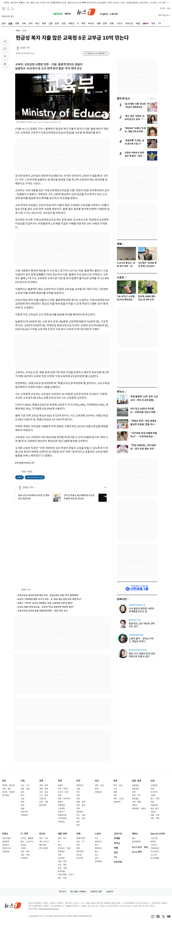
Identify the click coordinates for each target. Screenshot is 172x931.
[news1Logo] (13, 905)
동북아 (60, 785)
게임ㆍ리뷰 (25, 855)
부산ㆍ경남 (80, 818)
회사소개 (62, 891)
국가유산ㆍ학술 (64, 848)
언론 (59, 855)
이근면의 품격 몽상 (136, 635)
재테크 (134, 805)
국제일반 (61, 821)
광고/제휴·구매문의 (78, 891)
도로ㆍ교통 (62, 868)
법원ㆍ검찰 (25, 789)
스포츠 (120, 277)
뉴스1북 (153, 855)
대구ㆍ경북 (80, 815)
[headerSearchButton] (12, 9)
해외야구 (98, 841)
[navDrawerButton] (4, 9)
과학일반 (24, 858)
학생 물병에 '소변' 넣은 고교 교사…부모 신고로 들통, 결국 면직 (144, 400)
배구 (96, 851)
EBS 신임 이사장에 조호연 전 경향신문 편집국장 (33, 497)
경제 (41, 780)
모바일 (23, 845)
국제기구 (61, 812)
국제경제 (61, 805)
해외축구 (98, 848)
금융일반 (135, 785)
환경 (22, 802)
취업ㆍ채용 (154, 818)
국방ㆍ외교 (99, 785)
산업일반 (153, 785)
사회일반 (24, 815)
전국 (78, 780)
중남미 (60, 802)
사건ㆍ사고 (25, 785)
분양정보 (5, 845)
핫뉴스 (120, 391)
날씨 (22, 805)
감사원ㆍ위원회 (8, 792)
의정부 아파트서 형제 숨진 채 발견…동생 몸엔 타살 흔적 (135, 156)
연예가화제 (80, 838)
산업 (152, 780)
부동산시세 (6, 848)
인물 (22, 808)
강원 (78, 798)
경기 (78, 792)
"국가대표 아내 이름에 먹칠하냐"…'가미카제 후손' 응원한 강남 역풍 (143, 437)
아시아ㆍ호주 (63, 792)
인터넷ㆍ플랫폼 (27, 838)
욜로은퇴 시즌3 (135, 620)
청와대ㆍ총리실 (8, 785)
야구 (96, 838)
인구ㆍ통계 (43, 795)
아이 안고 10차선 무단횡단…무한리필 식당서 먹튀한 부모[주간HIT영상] (143, 412)
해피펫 (67, 13)
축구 (96, 845)
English (104, 14)
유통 (152, 802)
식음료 (153, 812)
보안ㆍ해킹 (25, 851)
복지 (22, 795)
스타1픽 (153, 845)
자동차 (153, 795)
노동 (22, 798)
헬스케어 (42, 845)
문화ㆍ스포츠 (118, 798)
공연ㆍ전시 (62, 838)
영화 (78, 845)
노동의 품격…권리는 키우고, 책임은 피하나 (141, 640)
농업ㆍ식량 (43, 802)
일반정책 (5, 841)
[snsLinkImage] (152, 916)
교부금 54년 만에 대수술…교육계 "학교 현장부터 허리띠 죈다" (45, 607)
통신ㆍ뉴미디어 (27, 841)
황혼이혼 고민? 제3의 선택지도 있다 (141, 625)
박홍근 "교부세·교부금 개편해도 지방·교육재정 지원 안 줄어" (45, 603)
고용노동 (42, 798)
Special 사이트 (157, 833)
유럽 (59, 795)
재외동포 (98, 792)
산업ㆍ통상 (43, 792)
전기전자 (153, 792)
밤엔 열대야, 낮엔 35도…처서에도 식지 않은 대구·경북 (134, 2)
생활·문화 (62, 833)
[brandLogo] (86, 11)
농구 (96, 855)
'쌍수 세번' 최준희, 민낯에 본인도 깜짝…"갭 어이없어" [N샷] (135, 119)
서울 (78, 789)
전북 (78, 808)
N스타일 (79, 858)
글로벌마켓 (136, 841)
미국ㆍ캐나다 (63, 789)
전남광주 (79, 812)
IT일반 (23, 848)
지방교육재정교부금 (34, 477)
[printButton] (5, 63)
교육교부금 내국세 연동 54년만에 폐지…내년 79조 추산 (42, 610)
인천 (78, 795)
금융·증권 (136, 780)
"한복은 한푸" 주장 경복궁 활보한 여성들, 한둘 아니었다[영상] (143, 424)
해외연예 (79, 851)
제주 (78, 825)
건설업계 (5, 851)
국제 (60, 780)
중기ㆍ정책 (154, 798)
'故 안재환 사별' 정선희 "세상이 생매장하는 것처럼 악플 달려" (135, 107)
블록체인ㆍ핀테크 (139, 808)
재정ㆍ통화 (43, 789)
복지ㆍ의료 (43, 838)
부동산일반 (6, 838)
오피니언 (122, 599)
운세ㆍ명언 (62, 864)
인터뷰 (79, 855)
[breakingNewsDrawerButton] (8, 9)
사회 (17, 30)
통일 (96, 789)
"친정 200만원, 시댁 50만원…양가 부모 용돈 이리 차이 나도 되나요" (143, 449)
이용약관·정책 (96, 891)
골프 (96, 858)
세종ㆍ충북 (80, 802)
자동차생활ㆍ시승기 (66, 874)
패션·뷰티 (154, 808)
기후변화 (61, 808)
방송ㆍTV (80, 841)
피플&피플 (62, 815)
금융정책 (135, 789)
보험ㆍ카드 (136, 795)
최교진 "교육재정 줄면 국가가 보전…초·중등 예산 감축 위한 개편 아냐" (49, 599)
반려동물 (61, 871)
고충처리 (109, 891)
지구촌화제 (62, 818)
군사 (115, 789)
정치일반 (5, 795)
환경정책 (42, 805)
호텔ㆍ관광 (154, 815)
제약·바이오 (44, 841)
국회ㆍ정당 (6, 789)
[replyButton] (5, 48)
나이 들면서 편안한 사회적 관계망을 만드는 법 (141, 610)
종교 (59, 845)
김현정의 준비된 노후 (137, 605)
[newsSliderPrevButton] (148, 98)
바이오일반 (43, 848)
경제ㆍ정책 (43, 785)
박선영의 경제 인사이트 (138, 650)
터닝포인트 (154, 851)
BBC (134, 838)
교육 (22, 792)
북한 (115, 780)
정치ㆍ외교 (117, 785)
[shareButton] (5, 41)
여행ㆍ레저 (62, 861)
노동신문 (114, 14)
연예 (119, 244)
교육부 (19, 477)
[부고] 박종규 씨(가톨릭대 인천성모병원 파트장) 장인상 (79, 497)
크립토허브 (58, 13)
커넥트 (162, 8)
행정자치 (79, 785)
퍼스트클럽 (154, 858)
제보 (168, 8)
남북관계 (116, 802)
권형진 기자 (25, 48)
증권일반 (135, 798)
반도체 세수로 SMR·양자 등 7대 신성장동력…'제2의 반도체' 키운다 (80, 2)
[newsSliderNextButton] (155, 98)
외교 (97, 780)
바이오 (42, 833)
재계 (152, 789)
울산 (78, 821)
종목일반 (98, 861)
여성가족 (24, 812)
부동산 (5, 833)
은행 (133, 792)
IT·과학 (24, 833)
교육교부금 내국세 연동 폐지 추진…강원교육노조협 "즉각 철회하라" (48, 595)
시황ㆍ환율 (136, 802)
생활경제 (153, 805)
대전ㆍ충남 (80, 805)
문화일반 (61, 851)
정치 (4, 780)
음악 (78, 848)
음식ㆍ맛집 (62, 878)
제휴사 (135, 833)
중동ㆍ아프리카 (64, 798)
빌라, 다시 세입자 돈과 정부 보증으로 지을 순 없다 (142, 655)
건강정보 (61, 858)
